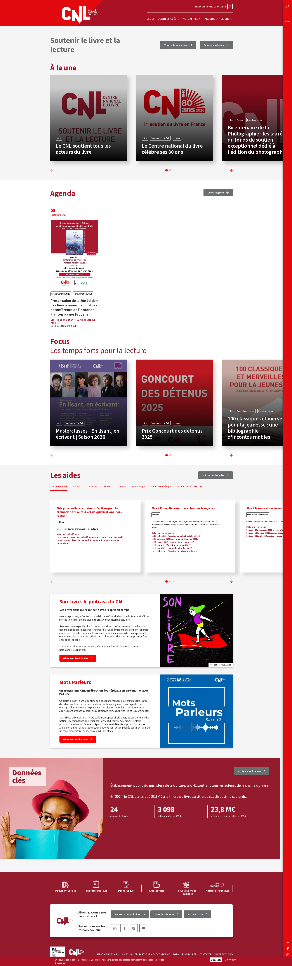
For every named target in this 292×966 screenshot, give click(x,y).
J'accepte (216, 959)
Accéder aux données (249, 771)
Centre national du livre (127, 914)
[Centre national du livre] (80, 15)
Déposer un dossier (214, 44)
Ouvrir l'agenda (216, 192)
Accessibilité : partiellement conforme (146, 954)
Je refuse (230, 959)
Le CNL (225, 19)
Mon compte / (210, 6)
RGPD (176, 954)
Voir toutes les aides (213, 475)
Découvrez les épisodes (75, 658)
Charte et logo (223, 954)
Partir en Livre (195, 914)
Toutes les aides (58, 486)
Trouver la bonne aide (176, 44)
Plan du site (189, 954)
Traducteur (92, 486)
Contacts (205, 954)
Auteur (76, 486)
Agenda (210, 19)
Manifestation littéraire (189, 486)
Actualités (190, 19)
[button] (166, 170)
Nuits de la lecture (164, 914)
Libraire (122, 486)
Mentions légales (108, 954)
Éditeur (107, 486)
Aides (151, 19)
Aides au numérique (161, 486)
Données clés (167, 19)
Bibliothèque (138, 486)
